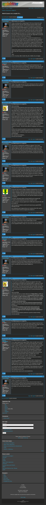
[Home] (10, 6)
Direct (19, 437)
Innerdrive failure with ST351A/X (9, 465)
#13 (43, 338)
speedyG (4, 104)
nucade (4, 460)
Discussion (8, 10)
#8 (43, 215)
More (42, 450)
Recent (10, 8)
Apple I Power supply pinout (9, 444)
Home (3, 8)
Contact (42, 8)
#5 (43, 141)
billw (3, 321)
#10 (43, 256)
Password (5, 426)
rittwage (4, 239)
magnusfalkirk (6, 187)
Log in (3, 16)
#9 (43, 237)
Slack (6, 410)
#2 (43, 61)
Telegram (6, 411)
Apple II (13, 10)
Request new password (8, 431)
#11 (43, 278)
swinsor (4, 63)
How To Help (31, 8)
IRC (5, 404)
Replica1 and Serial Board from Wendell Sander (13, 446)
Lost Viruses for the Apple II (9, 442)
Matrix (6, 406)
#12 (43, 319)
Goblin (5, 447)
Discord (6, 407)
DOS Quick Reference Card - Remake (10, 468)
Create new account (7, 429)
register (7, 16)
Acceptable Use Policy (8, 481)
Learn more (5, 413)
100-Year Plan (37, 8)
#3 (43, 80)
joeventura (5, 463)
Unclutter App (25, 437)
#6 (43, 163)
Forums (7, 8)
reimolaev (4, 457)
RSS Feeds (6, 478)
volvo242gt (5, 21)
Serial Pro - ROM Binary (8, 449)
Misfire (6, 408)
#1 (43, 19)
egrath (4, 469)
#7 (43, 185)
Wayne (4, 466)
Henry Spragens (5, 341)
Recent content (6, 418)
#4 (43, 102)
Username (5, 423)
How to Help (23, 497)
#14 (43, 376)
